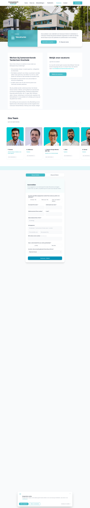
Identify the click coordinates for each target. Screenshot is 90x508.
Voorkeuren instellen (65, 503)
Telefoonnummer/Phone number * (35, 211)
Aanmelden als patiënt (48, 42)
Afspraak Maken (55, 175)
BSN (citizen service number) (37, 235)
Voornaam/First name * (33, 204)
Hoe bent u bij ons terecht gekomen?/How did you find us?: (41, 249)
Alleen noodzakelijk (35, 503)
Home (26, 3)
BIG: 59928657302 (67, 155)
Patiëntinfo (50, 3)
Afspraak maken (65, 42)
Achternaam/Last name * (51, 204)
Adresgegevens (31, 225)
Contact (65, 3)
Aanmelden (78, 3)
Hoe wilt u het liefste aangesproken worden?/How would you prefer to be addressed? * (44, 196)
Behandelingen (40, 3)
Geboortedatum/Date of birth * (34, 217)
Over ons (32, 3)
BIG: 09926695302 (30, 155)
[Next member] (80, 122)
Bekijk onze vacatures (58, 74)
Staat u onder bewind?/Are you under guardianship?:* (39, 242)
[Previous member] (76, 122)
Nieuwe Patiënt (35, 175)
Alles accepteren (23, 503)
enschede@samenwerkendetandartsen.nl (63, 68)
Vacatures (58, 3)
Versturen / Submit (45, 258)
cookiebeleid (24, 499)
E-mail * (47, 211)
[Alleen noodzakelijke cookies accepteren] (70, 494)
